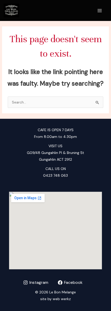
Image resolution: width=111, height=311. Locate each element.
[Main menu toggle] (99, 10)
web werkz (62, 299)
